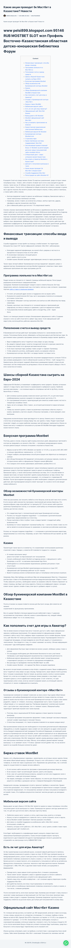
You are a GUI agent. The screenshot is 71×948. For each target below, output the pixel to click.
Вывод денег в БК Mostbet (34, 116)
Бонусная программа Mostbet (35, 81)
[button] (66, 943)
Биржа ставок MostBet (33, 104)
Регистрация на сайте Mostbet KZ (36, 175)
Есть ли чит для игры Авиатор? (36, 109)
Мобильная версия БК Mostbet (35, 132)
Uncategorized (35, 15)
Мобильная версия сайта (34, 106)
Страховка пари (30, 138)
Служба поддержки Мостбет (35, 173)
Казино (27, 88)
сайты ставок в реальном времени (22, 289)
